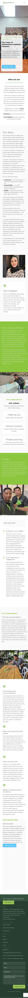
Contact (4, 945)
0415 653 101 (8, 902)
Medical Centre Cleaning (8, 927)
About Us (5, 939)
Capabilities (5, 942)
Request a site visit (19, 986)
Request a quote (8, 66)
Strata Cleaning (6, 930)
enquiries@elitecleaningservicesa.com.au (12, 952)
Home (4, 936)
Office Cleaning (6, 924)
